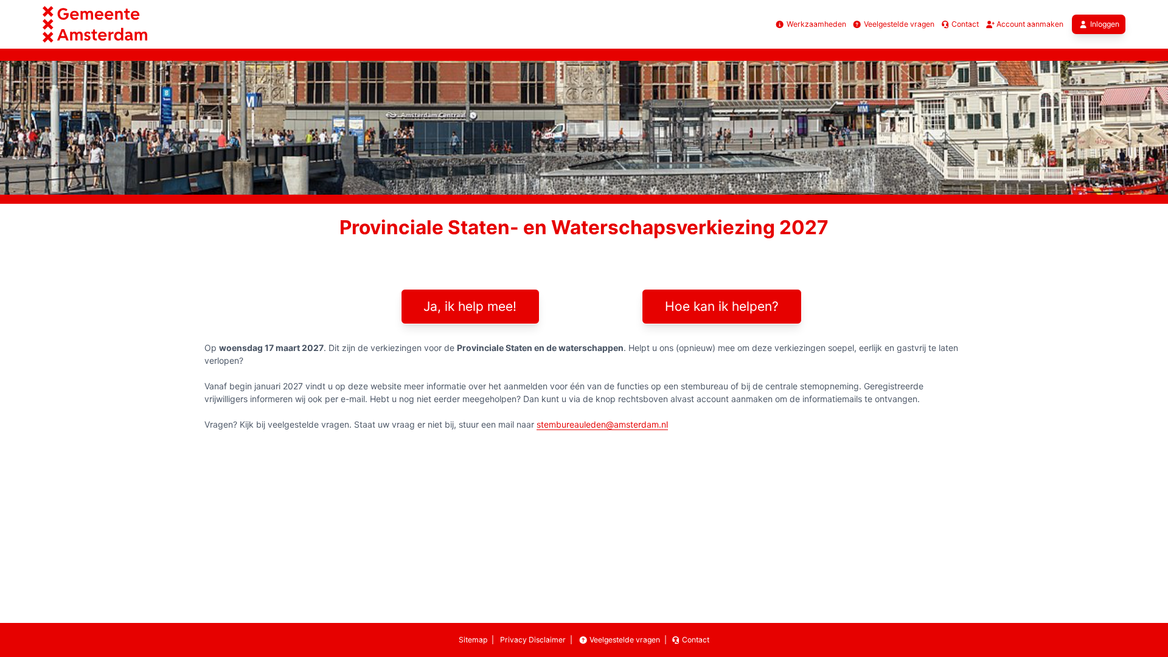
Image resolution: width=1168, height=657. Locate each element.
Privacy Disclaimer (532, 639)
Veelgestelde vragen (898, 24)
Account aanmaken (1029, 24)
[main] (584, 330)
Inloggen (1104, 24)
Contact (964, 24)
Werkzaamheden (815, 24)
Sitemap (473, 639)
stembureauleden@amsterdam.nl (602, 424)
